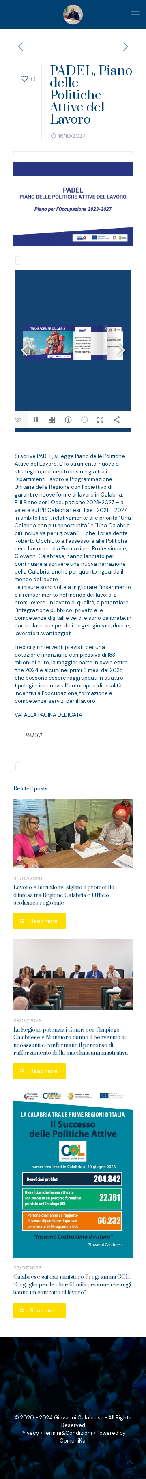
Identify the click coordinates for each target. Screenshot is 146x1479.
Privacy (30, 1433)
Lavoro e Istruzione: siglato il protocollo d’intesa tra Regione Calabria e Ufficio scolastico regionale (63, 895)
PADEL (34, 735)
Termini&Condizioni (67, 1433)
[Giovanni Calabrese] (73, 14)
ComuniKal (73, 1440)
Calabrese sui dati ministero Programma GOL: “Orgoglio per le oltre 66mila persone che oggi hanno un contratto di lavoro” (72, 1285)
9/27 (16, 420)
